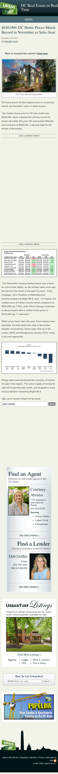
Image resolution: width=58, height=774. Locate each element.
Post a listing (39, 663)
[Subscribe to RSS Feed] (55, 761)
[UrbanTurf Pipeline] (29, 721)
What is (41, 659)
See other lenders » (29, 586)
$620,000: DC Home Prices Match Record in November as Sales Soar (28, 30)
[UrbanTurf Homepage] (17, 12)
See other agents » (29, 535)
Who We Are (13, 757)
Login (25, 659)
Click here (42, 53)
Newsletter (24, 757)
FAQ (24, 663)
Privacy (41, 757)
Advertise (33, 757)
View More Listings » (29, 654)
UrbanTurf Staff (11, 41)
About (5, 757)
